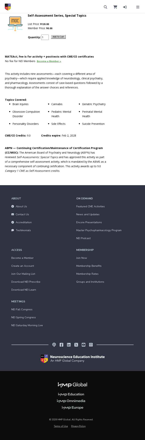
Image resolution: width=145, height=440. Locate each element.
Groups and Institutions (90, 282)
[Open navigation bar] (137, 6)
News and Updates (87, 214)
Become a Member (22, 258)
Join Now (81, 258)
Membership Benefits (89, 266)
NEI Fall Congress (21, 309)
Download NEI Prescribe (25, 282)
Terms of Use (61, 426)
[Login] (125, 7)
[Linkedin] (68, 345)
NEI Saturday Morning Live (27, 325)
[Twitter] (76, 345)
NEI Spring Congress (23, 317)
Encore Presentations (89, 222)
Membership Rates (87, 274)
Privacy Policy (78, 426)
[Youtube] (83, 345)
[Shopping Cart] (115, 7)
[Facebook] (61, 345)
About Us (21, 206)
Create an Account (22, 266)
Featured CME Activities (90, 206)
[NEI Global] (72, 358)
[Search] (105, 7)
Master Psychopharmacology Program (99, 230)
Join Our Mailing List (23, 274)
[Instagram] (91, 345)
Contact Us (22, 214)
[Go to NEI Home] (8, 7)
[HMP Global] (72, 384)
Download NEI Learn (23, 290)
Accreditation (23, 222)
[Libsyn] (54, 345)
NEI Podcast (83, 238)
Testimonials (23, 230)
